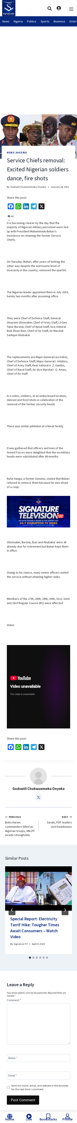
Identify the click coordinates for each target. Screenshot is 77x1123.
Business (59, 21)
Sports (45, 21)
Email (12, 1075)
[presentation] (38, 888)
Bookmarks (48, 1119)
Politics (31, 21)
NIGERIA (21, 152)
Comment (14, 1000)
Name (13, 1058)
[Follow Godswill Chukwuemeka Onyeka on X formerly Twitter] (38, 797)
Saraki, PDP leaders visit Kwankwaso (59, 822)
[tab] (30, 958)
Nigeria (18, 21)
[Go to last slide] (12, 910)
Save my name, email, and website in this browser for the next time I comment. (39, 1087)
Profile (67, 1119)
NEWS (10, 152)
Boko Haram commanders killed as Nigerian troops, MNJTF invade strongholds (20, 826)
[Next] (65, 910)
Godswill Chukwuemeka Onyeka (28, 186)
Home (9, 1119)
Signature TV (21, 943)
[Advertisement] (38, 67)
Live (29, 1119)
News (5, 21)
